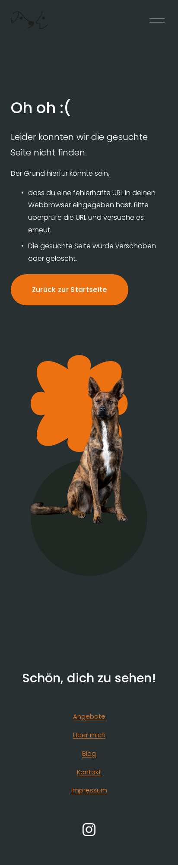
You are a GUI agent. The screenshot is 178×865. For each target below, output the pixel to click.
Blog (89, 753)
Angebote (89, 716)
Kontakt (89, 771)
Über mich (89, 734)
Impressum (89, 790)
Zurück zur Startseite (69, 290)
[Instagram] (89, 829)
